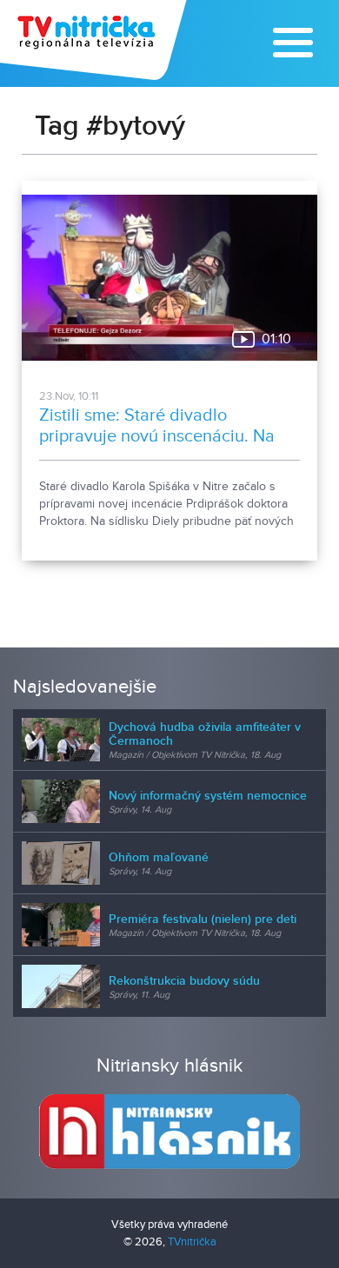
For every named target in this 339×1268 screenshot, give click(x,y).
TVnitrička (192, 1242)
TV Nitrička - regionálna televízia (95, 40)
